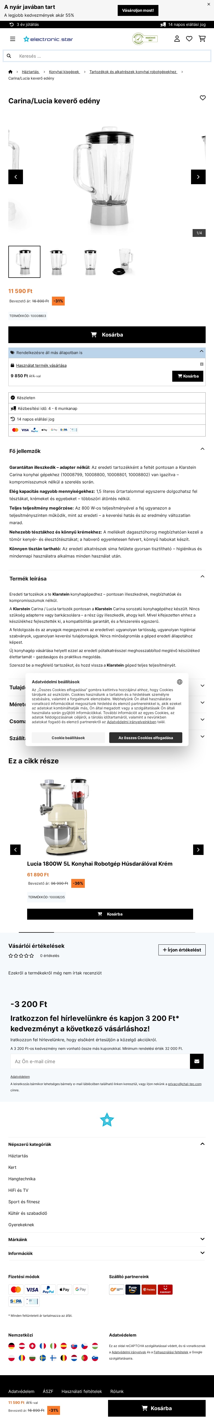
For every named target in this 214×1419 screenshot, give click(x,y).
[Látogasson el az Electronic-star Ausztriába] (22, 1346)
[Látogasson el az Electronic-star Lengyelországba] (11, 1358)
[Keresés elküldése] (9, 56)
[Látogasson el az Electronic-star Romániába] (22, 1358)
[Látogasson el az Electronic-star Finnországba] (53, 1358)
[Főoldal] (15, 72)
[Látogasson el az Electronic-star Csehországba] (84, 1346)
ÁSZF (48, 1391)
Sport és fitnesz (24, 1201)
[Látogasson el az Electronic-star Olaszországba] (53, 1346)
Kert (12, 1167)
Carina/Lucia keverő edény (31, 78)
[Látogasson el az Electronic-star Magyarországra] (95, 1346)
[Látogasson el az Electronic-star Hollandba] (74, 1358)
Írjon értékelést (184, 950)
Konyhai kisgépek (64, 72)
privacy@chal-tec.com (184, 1084)
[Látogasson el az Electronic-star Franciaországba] (43, 1346)
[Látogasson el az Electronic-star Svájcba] (32, 1346)
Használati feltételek (82, 1391)
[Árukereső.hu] (145, 38)
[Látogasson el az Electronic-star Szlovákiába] (74, 1346)
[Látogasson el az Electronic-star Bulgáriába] (32, 1358)
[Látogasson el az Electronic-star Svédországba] (43, 1358)
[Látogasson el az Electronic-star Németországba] (11, 1346)
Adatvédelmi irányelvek (129, 1352)
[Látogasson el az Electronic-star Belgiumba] (64, 1358)
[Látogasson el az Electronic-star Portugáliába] (84, 1358)
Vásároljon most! (138, 10)
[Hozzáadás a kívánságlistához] (203, 98)
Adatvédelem (20, 1077)
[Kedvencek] (189, 39)
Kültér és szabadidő (27, 1213)
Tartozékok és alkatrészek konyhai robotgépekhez (133, 72)
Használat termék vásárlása (41, 365)
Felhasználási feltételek (171, 1352)
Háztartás (31, 72)
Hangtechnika (21, 1178)
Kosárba (112, 335)
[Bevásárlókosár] (202, 39)
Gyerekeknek (21, 1224)
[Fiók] (177, 39)
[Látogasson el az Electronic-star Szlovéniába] (95, 1358)
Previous (15, 177)
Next (198, 177)
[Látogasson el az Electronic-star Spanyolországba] (64, 1346)
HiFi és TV (18, 1190)
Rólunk (117, 1391)
